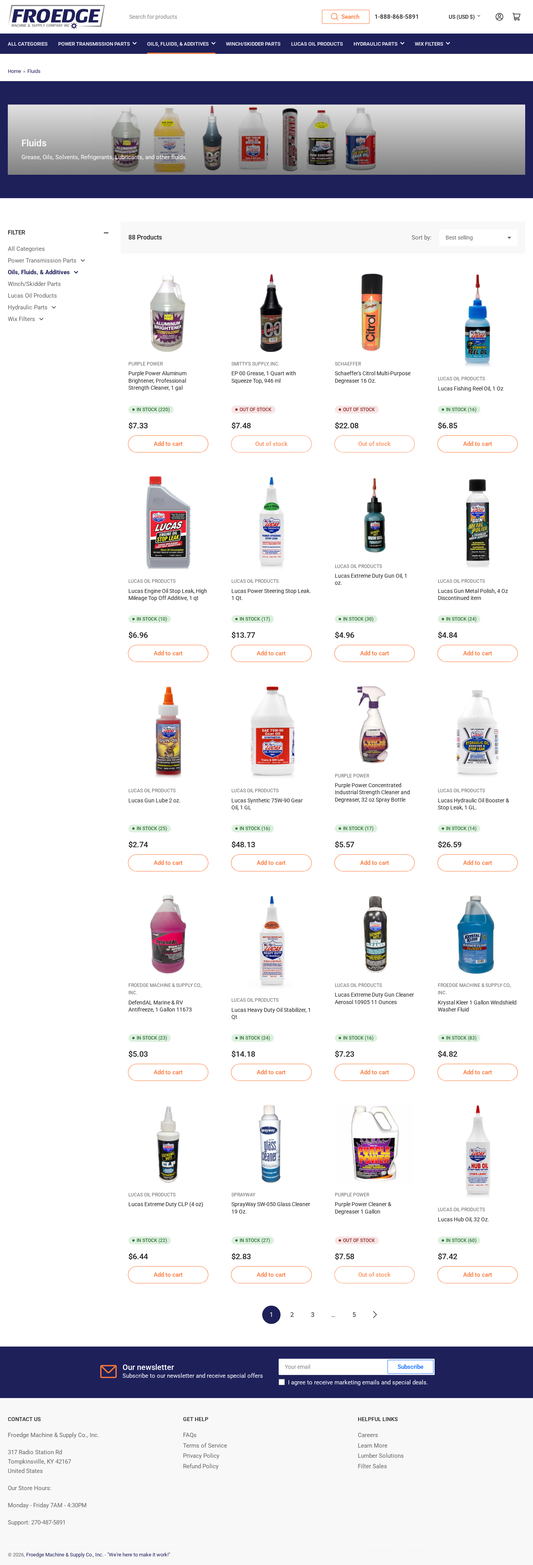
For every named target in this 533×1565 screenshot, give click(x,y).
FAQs (190, 1435)
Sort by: (422, 237)
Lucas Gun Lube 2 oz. (154, 800)
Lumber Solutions (381, 1455)
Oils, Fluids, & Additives (178, 44)
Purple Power (145, 364)
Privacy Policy (201, 1455)
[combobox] (247, 17)
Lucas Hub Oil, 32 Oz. (463, 1219)
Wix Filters (429, 44)
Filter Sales (372, 1466)
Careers (368, 1435)
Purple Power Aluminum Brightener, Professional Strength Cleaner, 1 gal (157, 380)
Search (350, 16)
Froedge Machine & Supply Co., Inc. (64, 1555)
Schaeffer (348, 364)
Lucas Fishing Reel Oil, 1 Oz (470, 388)
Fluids (34, 71)
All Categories (28, 44)
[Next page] (374, 1314)
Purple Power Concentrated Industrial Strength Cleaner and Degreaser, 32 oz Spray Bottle (372, 792)
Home (14, 71)
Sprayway (243, 1195)
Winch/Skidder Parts (253, 44)
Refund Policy (201, 1466)
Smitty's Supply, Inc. (255, 364)
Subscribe (410, 1366)
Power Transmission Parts (94, 44)
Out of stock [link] (271, 443)
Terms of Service (205, 1445)
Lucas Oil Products (317, 44)
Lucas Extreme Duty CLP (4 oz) (165, 1204)
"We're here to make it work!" (138, 1555)
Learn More (372, 1445)
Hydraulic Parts (376, 44)
